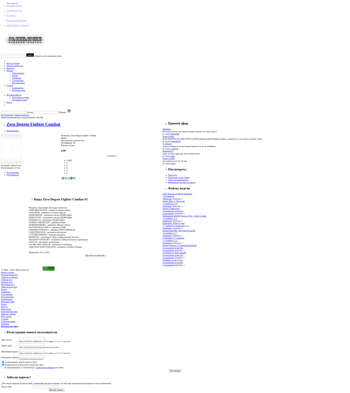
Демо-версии (18, 73)
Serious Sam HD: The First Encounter (179, 231)
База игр (10, 68)
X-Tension (11, 15)
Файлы (10, 71)
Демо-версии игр (9, 287)
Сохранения (17, 80)
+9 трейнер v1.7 (170, 233)
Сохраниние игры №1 (173, 211)
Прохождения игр (9, 275)
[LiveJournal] (74, 178)
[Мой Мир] (71, 178)
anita (172, 156)
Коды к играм (13, 63)
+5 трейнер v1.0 (170, 204)
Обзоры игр (6, 280)
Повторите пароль (10, 357)
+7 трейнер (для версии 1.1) (175, 226)
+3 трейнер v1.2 (170, 240)
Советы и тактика (9, 277)
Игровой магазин (9, 311)
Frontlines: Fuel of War (173, 260)
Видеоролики (18, 83)
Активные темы (19, 100)
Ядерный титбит (14, 6)
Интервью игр (7, 284)
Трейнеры (16, 78)
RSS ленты (6, 316)
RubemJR (174, 134)
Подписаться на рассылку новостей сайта (24, 365)
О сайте (4, 319)
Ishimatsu (167, 129)
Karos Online (168, 136)
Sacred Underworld (171, 208)
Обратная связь (8, 321)
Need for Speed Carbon (17, 20)
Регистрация (7, 115)
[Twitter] (65, 178)
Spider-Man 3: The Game (174, 201)
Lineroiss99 (175, 141)
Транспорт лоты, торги (178, 177)
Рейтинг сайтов (8, 314)
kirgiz (172, 163)
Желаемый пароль (10, 351)
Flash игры (6, 309)
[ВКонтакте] (63, 178)
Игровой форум (14, 95)
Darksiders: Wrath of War (174, 223)
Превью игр (6, 282)
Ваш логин (7, 340)
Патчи (15, 75)
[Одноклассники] (68, 178)
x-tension (174, 149)
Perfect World (168, 158)
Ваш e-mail (6, 346)
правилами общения (45, 367)
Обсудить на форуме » (95, 255)
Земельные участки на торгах (182, 182)
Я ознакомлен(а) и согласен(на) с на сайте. (34, 367)
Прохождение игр (15, 66)
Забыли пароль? (21, 115)
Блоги (9, 102)
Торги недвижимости (178, 180)
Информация (13, 131)
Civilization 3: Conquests (173, 238)
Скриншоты (17, 88)
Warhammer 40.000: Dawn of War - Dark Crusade (184, 216)
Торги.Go (172, 175)
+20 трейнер (168, 196)
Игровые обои (18, 90)
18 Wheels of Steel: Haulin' (174, 253)
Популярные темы (20, 97)
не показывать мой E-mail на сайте (20, 362)
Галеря (10, 85)
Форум (4, 307)
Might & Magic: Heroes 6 (18, 25)
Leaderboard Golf (14, 11)
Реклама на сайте (9, 326)
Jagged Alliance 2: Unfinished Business (180, 245)
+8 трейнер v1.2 (170, 218)
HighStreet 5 (168, 151)
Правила (5, 324)
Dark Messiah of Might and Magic (177, 194)
